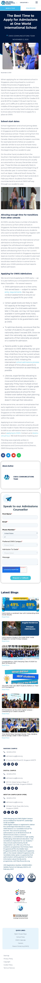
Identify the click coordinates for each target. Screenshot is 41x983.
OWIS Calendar (20, 940)
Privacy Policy (8, 959)
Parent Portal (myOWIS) (20, 946)
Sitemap (6, 956)
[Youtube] (12, 764)
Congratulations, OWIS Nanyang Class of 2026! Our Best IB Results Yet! (19, 662)
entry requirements (13, 292)
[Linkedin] (16, 764)
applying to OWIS (13, 433)
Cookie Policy (8, 965)
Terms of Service (9, 968)
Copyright (7, 962)
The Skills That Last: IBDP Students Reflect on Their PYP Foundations (20, 686)
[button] (3, 455)
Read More (5, 617)
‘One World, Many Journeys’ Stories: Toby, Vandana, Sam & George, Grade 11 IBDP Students (19, 734)
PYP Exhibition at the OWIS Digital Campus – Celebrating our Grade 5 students (17, 710)
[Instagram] (8, 764)
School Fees (20, 937)
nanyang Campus (10, 748)
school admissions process (27, 362)
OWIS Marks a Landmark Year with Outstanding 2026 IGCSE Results (20, 614)
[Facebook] (4, 764)
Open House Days (20, 934)
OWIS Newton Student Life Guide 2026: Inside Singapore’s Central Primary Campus (18, 638)
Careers (20, 943)
